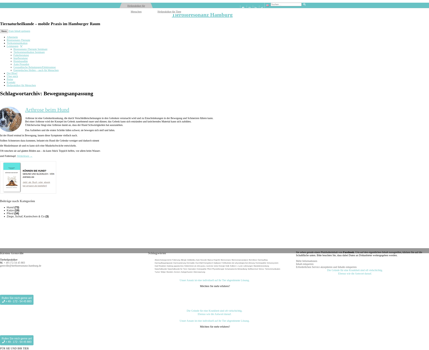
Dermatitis (191, 263)
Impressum (162, 278)
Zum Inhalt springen (19, 31)
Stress (261, 269)
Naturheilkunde (161, 269)
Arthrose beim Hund (47, 110)
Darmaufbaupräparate (164, 263)
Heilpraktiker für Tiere (169, 11)
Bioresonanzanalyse (240, 260)
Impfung (170, 266)
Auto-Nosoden (21, 64)
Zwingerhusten (187, 272)
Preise (10, 79)
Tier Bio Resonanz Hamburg (145, 278)
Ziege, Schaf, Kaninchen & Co (26, 216)
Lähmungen (248, 266)
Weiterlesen (25, 156)
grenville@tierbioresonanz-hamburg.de (20, 265)
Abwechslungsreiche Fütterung (167, 260)
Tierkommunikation (17, 43)
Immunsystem (272, 263)
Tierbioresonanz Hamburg (202, 15)
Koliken (233, 266)
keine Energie (219, 266)
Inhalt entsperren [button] (305, 264)
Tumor (157, 272)
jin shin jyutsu (200, 266)
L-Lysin (240, 266)
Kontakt (11, 82)
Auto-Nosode (201, 260)
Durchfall (199, 263)
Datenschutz (173, 278)
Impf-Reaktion (160, 266)
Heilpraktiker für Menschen (21, 85)
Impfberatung (20, 58)
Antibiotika (191, 260)
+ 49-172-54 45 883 (14, 262)
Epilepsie (217, 263)
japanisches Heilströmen (184, 266)
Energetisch (208, 263)
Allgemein (12, 37)
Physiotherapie (218, 269)
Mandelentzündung (261, 266)
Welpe (163, 272)
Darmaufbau (263, 260)
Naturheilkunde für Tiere (177, 269)
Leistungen (12, 46)
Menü (4, 31)
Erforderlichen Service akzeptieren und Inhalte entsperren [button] (326, 267)
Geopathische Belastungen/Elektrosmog (34, 67)
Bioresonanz (226, 260)
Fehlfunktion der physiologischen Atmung (238, 263)
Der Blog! (12, 73)
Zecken (177, 272)
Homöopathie (20, 61)
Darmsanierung (179, 263)
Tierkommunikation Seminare (29, 52)
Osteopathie (201, 269)
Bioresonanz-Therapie (18, 40)
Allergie (184, 260)
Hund (10, 207)
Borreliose (253, 260)
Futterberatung (21, 55)
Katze (10, 210)
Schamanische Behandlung (236, 269)
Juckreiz (209, 266)
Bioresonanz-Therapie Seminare (30, 49)
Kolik (227, 266)
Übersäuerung (199, 272)
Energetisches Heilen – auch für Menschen (36, 70)
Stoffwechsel (253, 269)
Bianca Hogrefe (213, 260)
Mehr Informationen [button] (306, 261)
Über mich (12, 76)
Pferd (10, 213)
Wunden (169, 272)
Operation (192, 269)
